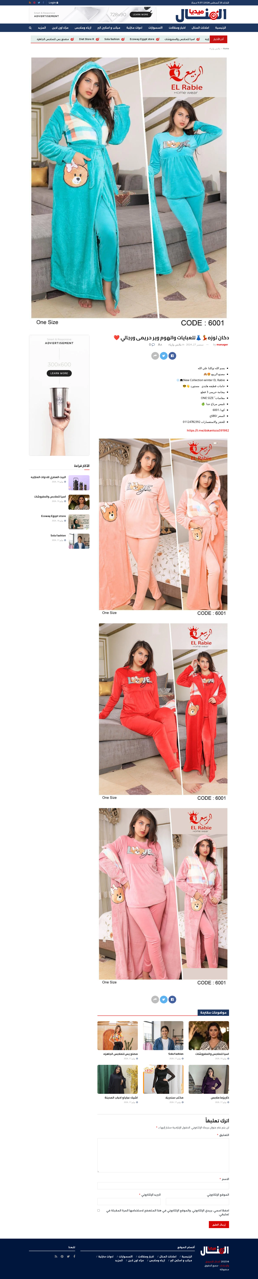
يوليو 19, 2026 (221, 1058)
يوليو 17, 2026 (175, 1058)
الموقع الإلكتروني (218, 1194)
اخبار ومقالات (177, 27)
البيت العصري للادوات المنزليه (48, 477)
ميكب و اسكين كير (108, 27)
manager (222, 344)
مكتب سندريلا (174, 1097)
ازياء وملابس (83, 27)
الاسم (224, 1179)
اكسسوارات (155, 27)
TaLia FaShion (152, 39)
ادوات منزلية (134, 27)
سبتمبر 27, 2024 (195, 344)
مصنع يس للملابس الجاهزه (187, 39)
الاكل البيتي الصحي (54, 39)
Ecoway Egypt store (53, 516)
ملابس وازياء (214, 48)
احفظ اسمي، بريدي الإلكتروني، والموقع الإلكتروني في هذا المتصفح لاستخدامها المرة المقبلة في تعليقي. (167, 1212)
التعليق (223, 1135)
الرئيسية (220, 27)
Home (226, 48)
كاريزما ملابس (125, 39)
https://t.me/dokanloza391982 (208, 430)
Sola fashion (175, 1053)
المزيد (42, 27)
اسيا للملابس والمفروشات (212, 1053)
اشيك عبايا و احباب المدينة (121, 1097)
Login (53, 2)
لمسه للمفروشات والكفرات (91, 39)
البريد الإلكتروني (150, 1194)
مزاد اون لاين (60, 27)
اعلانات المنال (200, 27)
